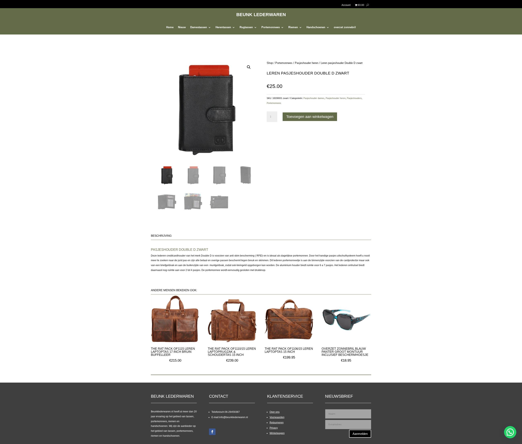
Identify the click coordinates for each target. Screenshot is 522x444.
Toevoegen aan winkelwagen (309, 117)
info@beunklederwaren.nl (233, 417)
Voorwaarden (277, 417)
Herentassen (223, 27)
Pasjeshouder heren (306, 62)
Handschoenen (315, 27)
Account (346, 5)
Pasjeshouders (354, 98)
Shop (270, 62)
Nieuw (182, 27)
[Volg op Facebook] (212, 431)
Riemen (293, 27)
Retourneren (277, 422)
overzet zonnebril (345, 27)
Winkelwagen (277, 433)
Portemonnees (270, 27)
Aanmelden (360, 433)
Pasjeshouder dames (313, 98)
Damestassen (198, 27)
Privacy (274, 427)
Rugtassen (246, 27)
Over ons (275, 412)
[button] (248, 67)
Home (170, 27)
